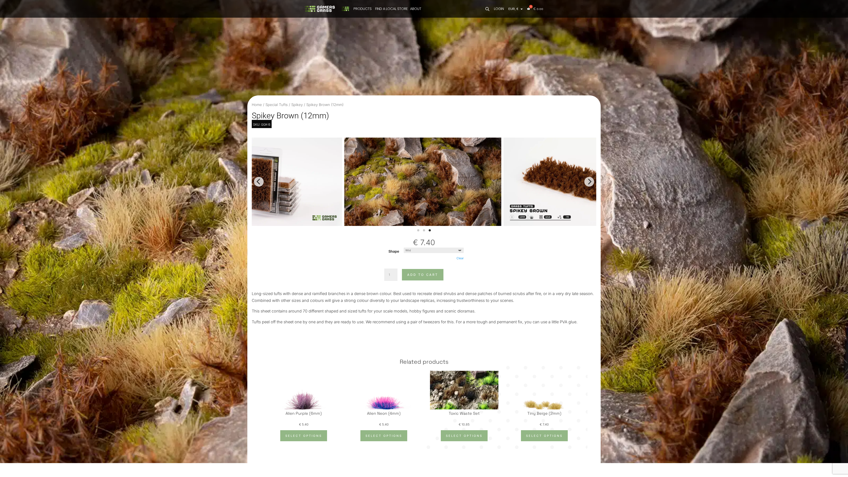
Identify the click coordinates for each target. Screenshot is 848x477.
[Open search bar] (487, 8)
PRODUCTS (363, 8)
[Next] (589, 182)
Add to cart (422, 274)
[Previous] (259, 182)
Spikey (297, 104)
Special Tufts (276, 104)
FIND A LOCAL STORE (391, 8)
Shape (393, 251)
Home (257, 104)
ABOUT (415, 8)
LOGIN (499, 8)
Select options (303, 435)
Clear (460, 258)
